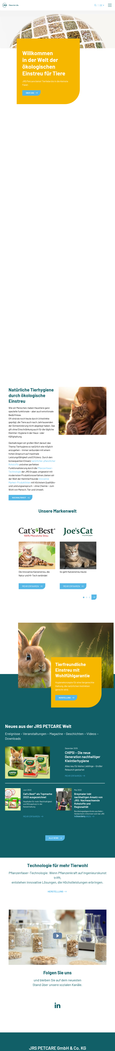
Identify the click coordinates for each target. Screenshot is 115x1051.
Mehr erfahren (30, 586)
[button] (110, 5)
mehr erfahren (71, 586)
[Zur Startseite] (10, 5)
